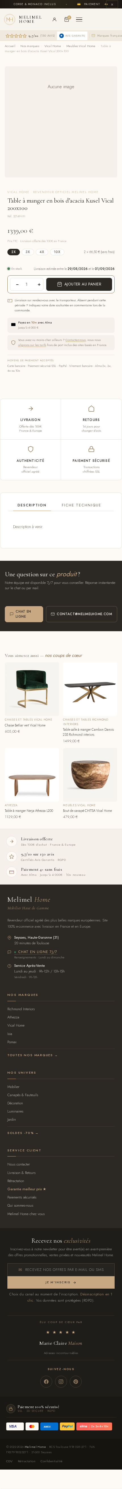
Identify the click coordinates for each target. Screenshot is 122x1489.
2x (13, 252)
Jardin (11, 1119)
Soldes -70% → (23, 1133)
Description (32, 505)
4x (42, 252)
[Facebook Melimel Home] (46, 1382)
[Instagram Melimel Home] (61, 1382)
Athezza (13, 1017)
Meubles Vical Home (81, 46)
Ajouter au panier (82, 284)
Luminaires (15, 1111)
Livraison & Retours (21, 1172)
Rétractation (15, 1181)
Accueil (10, 46)
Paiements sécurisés (21, 1197)
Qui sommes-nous (20, 1205)
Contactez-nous (76, 340)
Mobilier (13, 1086)
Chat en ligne (23, 614)
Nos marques (29, 46)
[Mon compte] (54, 19)
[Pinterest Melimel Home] (76, 1382)
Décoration (15, 1103)
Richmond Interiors (21, 1009)
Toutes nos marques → (32, 1055)
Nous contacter (18, 1164)
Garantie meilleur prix (24, 1189)
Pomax (11, 1042)
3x (28, 252)
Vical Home (53, 46)
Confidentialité (51, 1461)
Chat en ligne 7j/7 (37, 952)
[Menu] (79, 19)
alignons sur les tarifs (32, 345)
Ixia (9, 1033)
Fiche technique (81, 505)
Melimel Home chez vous (26, 1214)
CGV (9, 1461)
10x (57, 252)
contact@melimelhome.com (84, 614)
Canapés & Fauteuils (22, 1095)
